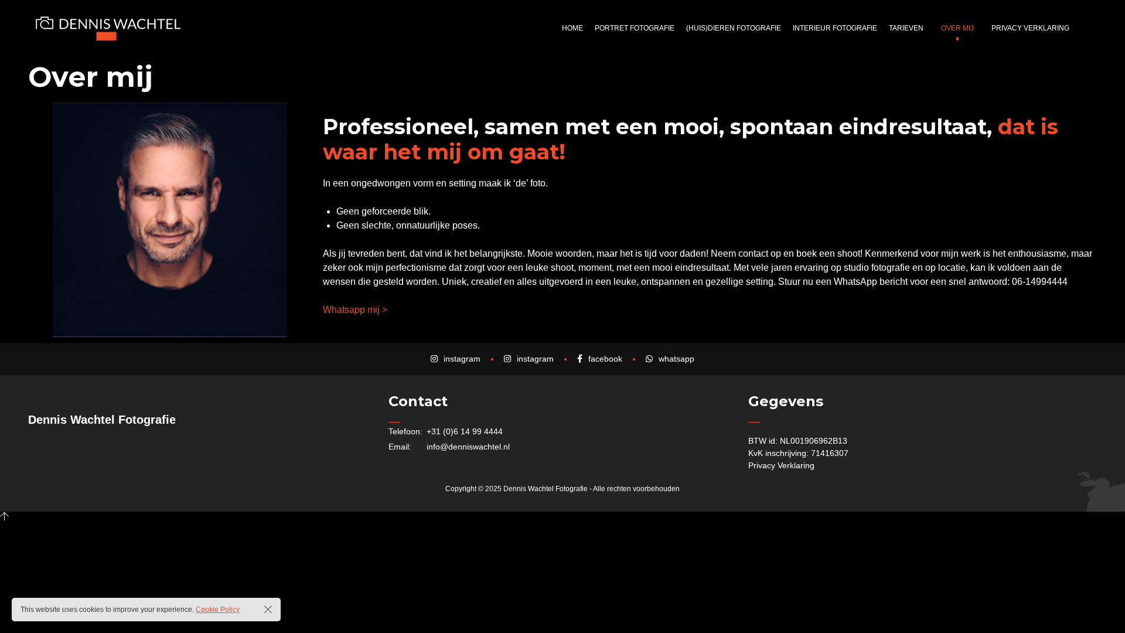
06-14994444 (1040, 282)
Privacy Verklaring (781, 465)
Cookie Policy (218, 609)
